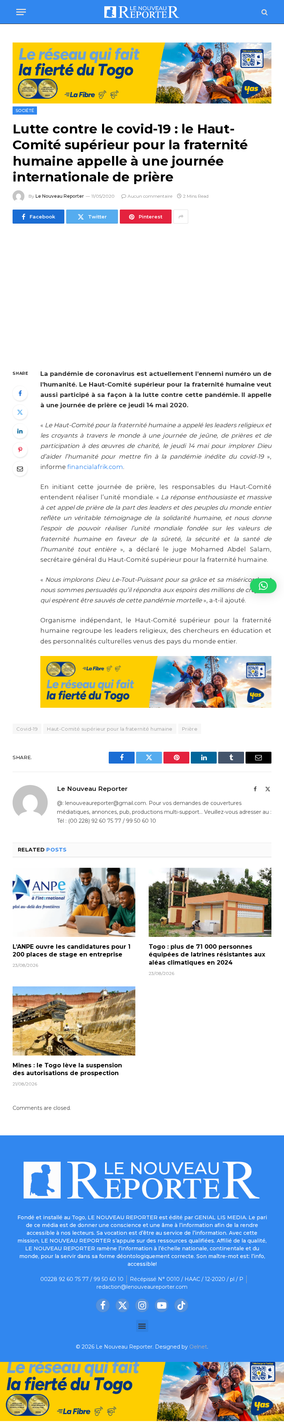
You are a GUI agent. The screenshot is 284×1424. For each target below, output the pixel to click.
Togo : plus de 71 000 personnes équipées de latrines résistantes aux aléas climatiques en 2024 (207, 954)
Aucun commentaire (150, 196)
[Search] (264, 12)
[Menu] (21, 12)
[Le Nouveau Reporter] (142, 12)
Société (25, 110)
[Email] (20, 468)
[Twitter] (20, 412)
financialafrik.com (95, 466)
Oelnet (198, 1346)
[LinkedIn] (20, 431)
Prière (189, 729)
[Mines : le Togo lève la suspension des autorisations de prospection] (74, 1021)
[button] (142, 1326)
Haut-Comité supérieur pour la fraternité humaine (110, 729)
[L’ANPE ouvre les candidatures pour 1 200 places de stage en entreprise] (74, 902)
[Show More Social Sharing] (180, 217)
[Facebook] (20, 393)
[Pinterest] (20, 449)
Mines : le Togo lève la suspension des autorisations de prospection (67, 1069)
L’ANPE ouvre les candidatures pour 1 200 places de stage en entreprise (72, 950)
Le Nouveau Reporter (60, 196)
